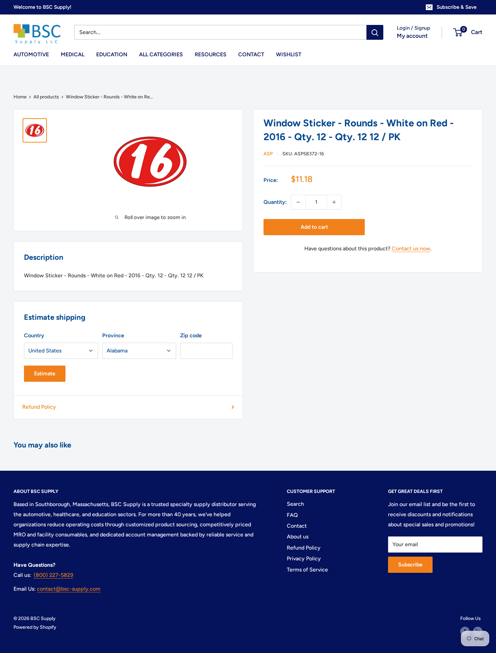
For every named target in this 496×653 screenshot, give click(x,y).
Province (113, 335)
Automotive (31, 54)
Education (111, 54)
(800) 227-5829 (53, 575)
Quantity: (275, 202)
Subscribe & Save (456, 7)
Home (20, 97)
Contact (251, 54)
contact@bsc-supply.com (69, 589)
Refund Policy (39, 407)
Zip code (191, 335)
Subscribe (410, 564)
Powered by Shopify (34, 627)
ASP (268, 154)
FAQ (292, 515)
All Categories (161, 54)
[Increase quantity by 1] (334, 202)
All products (46, 97)
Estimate (44, 373)
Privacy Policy (304, 558)
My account (412, 35)
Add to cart (314, 227)
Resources (210, 54)
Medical (72, 54)
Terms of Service (307, 569)
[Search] (374, 32)
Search (295, 504)
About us (297, 536)
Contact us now (411, 248)
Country (34, 335)
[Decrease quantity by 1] (298, 202)
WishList (288, 54)
